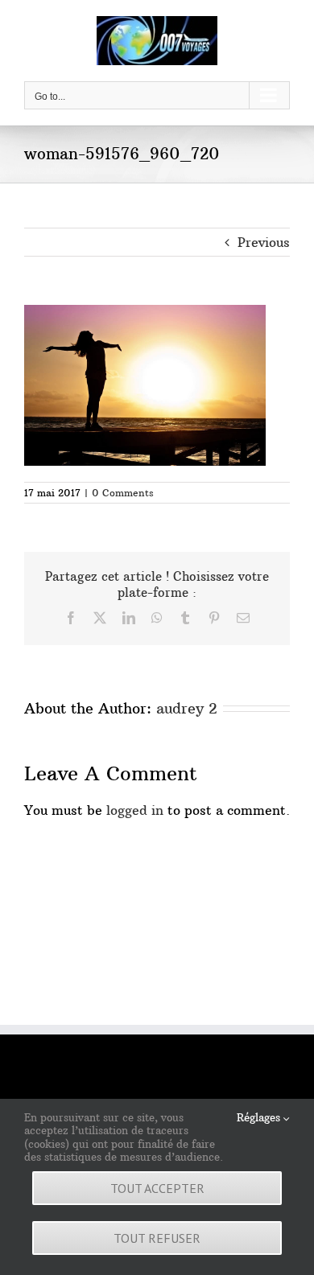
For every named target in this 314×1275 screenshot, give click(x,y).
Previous (264, 242)
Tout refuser (157, 1238)
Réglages (260, 1117)
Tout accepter (157, 1188)
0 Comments (123, 493)
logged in (134, 810)
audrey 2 (186, 708)
